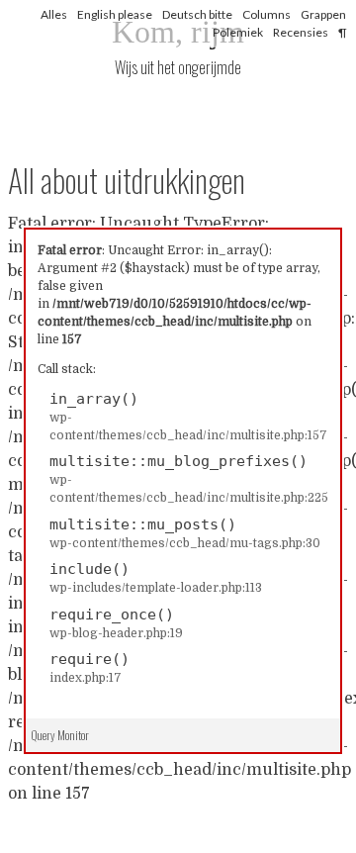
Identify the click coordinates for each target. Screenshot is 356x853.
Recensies (300, 32)
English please (114, 14)
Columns (266, 14)
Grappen (323, 14)
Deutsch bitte (197, 14)
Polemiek (238, 32)
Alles (54, 14)
